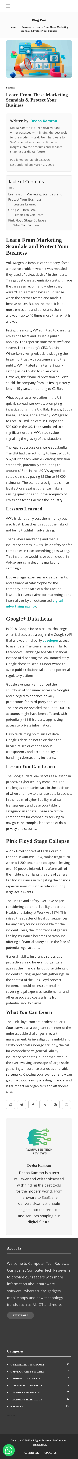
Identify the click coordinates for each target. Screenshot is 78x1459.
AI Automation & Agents (39, 1378)
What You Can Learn (27, 225)
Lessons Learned (24, 204)
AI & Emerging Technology (39, 1364)
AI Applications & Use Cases (39, 1371)
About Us (50, 1452)
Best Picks (39, 1406)
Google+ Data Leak (22, 210)
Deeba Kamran (43, 120)
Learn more (20, 1315)
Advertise (31, 1452)
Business (26, 26)
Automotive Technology (39, 1399)
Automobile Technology (39, 1392)
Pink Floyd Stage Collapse (27, 220)
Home (13, 26)
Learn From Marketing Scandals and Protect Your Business (35, 197)
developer (50, 640)
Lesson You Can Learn (28, 215)
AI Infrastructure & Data (39, 1385)
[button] (9, 1450)
